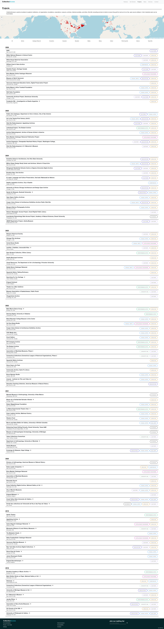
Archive (22, 41)
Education (77, 41)
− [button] (1, 19)
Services (150, 1)
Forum (4, 624)
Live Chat (9, 624)
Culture (111, 41)
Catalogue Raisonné (37, 41)
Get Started (132, 1)
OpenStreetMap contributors (159, 38)
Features (126, 1)
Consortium (51, 41)
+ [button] (1, 17)
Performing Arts (125, 41)
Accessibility (60, 624)
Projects (140, 1)
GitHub (5, 626)
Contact (156, 1)
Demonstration (61, 623)
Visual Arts (150, 41)
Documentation (7, 623)
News (145, 1)
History (100, 41)
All (12, 41)
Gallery (89, 41)
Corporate (64, 41)
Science (138, 41)
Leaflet (152, 38)
